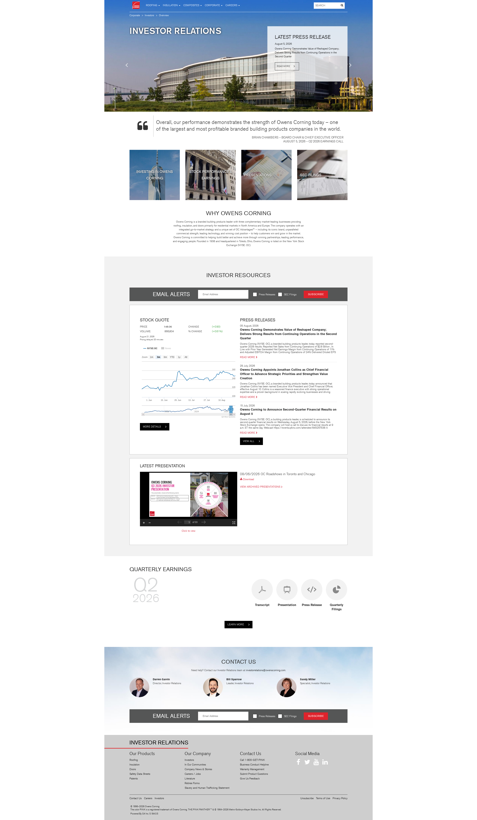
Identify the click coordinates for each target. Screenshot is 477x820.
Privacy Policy (340, 798)
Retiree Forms (192, 783)
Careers (148, 798)
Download (248, 479)
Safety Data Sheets (139, 774)
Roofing (133, 760)
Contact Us (135, 798)
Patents (133, 778)
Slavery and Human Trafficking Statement (207, 787)
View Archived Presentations (260, 486)
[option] (238, 51)
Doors (132, 769)
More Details (152, 426)
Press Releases (267, 294)
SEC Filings (290, 294)
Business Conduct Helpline (254, 764)
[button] (152, 5)
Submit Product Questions (254, 774)
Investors (149, 15)
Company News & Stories (198, 769)
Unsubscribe (307, 798)
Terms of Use (323, 798)
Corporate (134, 15)
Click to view (188, 530)
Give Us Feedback (250, 778)
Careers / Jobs (193, 774)
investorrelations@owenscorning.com (265, 670)
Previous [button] (127, 65)
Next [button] (350, 65)
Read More (283, 66)
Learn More (236, 624)
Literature (190, 778)
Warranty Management (252, 769)
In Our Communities (195, 764)
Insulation (134, 764)
